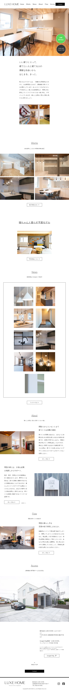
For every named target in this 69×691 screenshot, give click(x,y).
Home (22, 4)
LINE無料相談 (61, 38)
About (41, 4)
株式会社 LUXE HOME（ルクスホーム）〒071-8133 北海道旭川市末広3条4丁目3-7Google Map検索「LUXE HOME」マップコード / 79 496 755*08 (52, 637)
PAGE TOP (34, 664)
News (35, 4)
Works (28, 4)
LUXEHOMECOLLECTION (61, 49)
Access (52, 4)
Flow (46, 4)
